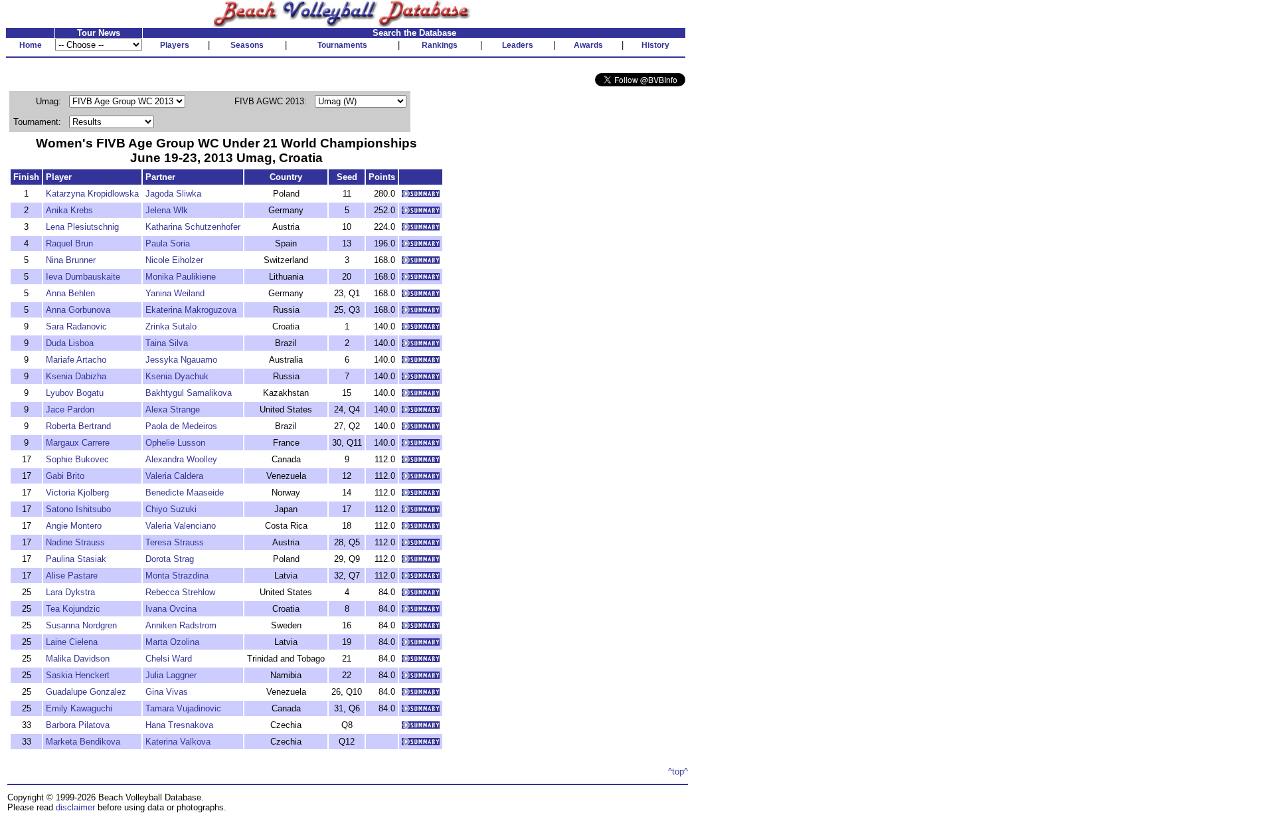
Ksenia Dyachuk (177, 376)
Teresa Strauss (174, 542)
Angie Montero (74, 526)
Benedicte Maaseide (184, 493)
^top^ (678, 771)
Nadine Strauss (75, 542)
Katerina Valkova (178, 742)
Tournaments (342, 45)
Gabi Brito (65, 476)
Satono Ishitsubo (78, 509)
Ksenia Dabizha (76, 376)
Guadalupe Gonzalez (86, 692)
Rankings (440, 45)
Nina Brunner (71, 260)
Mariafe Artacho (76, 360)
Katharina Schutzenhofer (192, 227)
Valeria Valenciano (180, 526)
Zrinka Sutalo (171, 326)
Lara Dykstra (70, 592)
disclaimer (75, 807)
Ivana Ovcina (171, 609)
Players (174, 45)
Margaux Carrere (78, 443)
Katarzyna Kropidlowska (92, 194)
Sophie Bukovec (77, 459)
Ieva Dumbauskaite (83, 277)
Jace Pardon (70, 409)
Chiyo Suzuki (171, 509)
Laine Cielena (72, 642)
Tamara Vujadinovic (183, 708)
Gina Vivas (166, 692)
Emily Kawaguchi (79, 708)
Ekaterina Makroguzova (190, 310)
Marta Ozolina (172, 642)
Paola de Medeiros (181, 426)
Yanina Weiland (175, 293)
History (655, 45)
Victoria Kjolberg (77, 493)
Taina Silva (166, 343)
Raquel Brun (69, 243)
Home (30, 45)
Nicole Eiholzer (174, 260)
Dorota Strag (169, 559)
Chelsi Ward (168, 659)
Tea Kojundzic (73, 609)
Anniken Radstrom (180, 625)
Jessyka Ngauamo (181, 360)
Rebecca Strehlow (180, 592)
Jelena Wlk (166, 210)
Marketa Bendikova (83, 742)
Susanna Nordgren (81, 625)
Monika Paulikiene (180, 277)
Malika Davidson (78, 659)
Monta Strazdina (177, 576)
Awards (588, 45)
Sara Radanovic (76, 326)
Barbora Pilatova (78, 725)
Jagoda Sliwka (173, 194)
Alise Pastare (72, 576)
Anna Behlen (70, 293)
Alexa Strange (172, 409)
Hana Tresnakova (179, 725)
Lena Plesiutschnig (82, 227)
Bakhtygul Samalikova (188, 393)
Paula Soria (167, 243)
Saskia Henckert (78, 675)
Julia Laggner (171, 675)
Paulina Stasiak (76, 559)
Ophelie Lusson (175, 443)
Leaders (517, 45)
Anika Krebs (69, 210)
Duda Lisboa (70, 343)
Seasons (247, 45)
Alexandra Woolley (181, 459)
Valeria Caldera (174, 476)
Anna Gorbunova (78, 310)
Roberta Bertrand (78, 426)
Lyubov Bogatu (75, 393)
